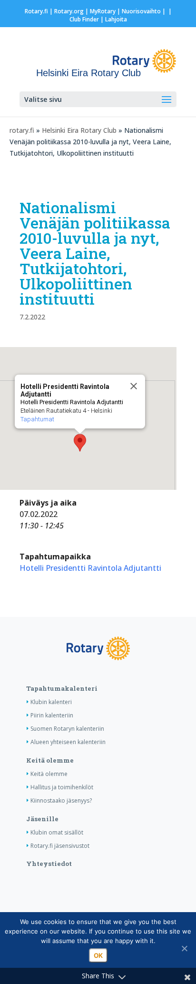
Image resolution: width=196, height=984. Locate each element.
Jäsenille (42, 819)
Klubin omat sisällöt (56, 832)
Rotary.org (69, 11)
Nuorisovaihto (141, 11)
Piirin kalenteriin (51, 715)
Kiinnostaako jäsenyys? (61, 800)
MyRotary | (106, 11)
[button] (80, 443)
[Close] (133, 386)
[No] (184, 948)
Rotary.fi (36, 11)
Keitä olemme (50, 760)
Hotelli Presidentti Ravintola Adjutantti (90, 568)
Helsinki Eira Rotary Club (79, 130)
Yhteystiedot (49, 863)
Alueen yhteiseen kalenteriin (68, 742)
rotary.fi (22, 130)
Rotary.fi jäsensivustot (59, 846)
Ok (98, 955)
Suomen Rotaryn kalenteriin (67, 729)
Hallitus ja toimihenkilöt (61, 787)
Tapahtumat (37, 419)
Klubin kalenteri (51, 702)
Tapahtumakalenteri (62, 688)
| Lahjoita (113, 19)
